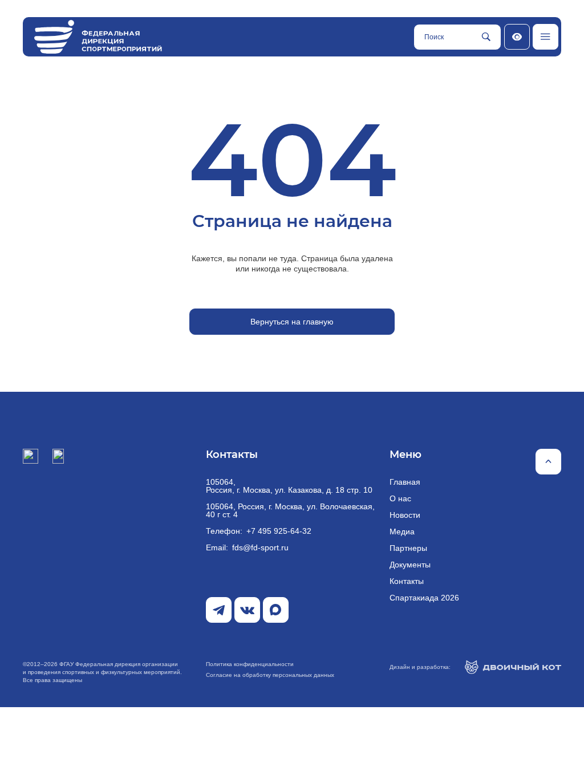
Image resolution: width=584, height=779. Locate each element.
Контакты (407, 581)
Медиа (402, 531)
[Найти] (486, 37)
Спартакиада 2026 (424, 598)
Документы (410, 565)
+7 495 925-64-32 (278, 531)
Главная (405, 482)
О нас (400, 498)
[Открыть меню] (545, 37)
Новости (405, 515)
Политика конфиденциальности (250, 664)
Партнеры (408, 548)
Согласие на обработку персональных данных (270, 675)
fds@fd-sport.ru (260, 547)
